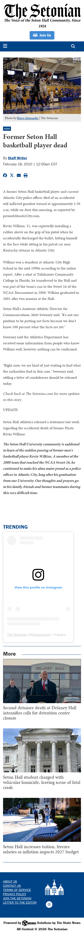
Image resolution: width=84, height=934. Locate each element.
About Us (10, 881)
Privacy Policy (14, 894)
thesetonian (40, 634)
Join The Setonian (17, 898)
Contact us (12, 885)
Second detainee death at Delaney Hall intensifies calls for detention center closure (39, 712)
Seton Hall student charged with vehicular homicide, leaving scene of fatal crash (41, 782)
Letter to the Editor (20, 902)
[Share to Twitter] (12, 175)
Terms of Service (17, 890)
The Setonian (17, 634)
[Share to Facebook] (5, 175)
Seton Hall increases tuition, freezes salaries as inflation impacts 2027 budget (41, 849)
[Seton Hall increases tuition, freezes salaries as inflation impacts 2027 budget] (42, 820)
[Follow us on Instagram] (49, 904)
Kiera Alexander (27, 118)
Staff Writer (17, 158)
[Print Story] (26, 175)
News (7, 128)
